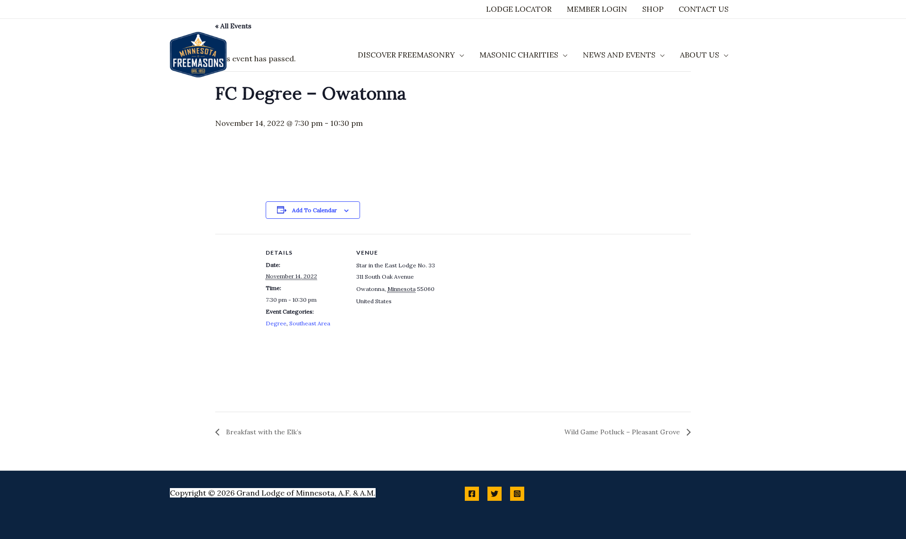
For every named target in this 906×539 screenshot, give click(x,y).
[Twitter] (494, 494)
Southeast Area (309, 323)
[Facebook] (472, 494)
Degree (276, 323)
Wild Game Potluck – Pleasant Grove (623, 432)
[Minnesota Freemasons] (198, 53)
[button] (459, 54)
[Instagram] (517, 494)
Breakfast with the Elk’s (263, 432)
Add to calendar (314, 210)
